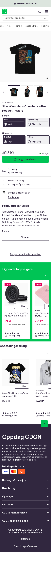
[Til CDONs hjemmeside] (4, 11)
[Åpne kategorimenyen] (46, 11)
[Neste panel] (45, 275)
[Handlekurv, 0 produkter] (39, 11)
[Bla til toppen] (44, 423)
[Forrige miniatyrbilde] (3, 91)
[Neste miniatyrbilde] (47, 91)
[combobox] (25, 18)
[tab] (14, 91)
